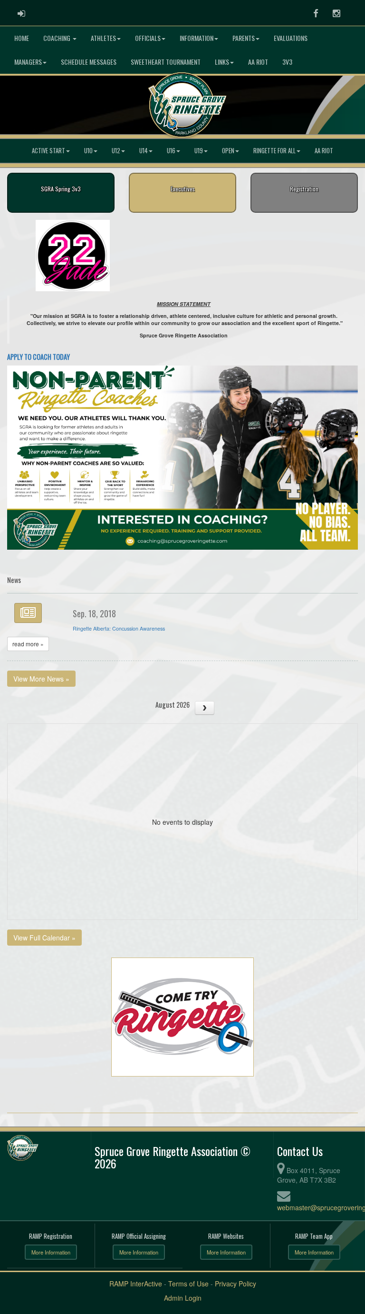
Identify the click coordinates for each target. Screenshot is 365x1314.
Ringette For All (274, 150)
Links (222, 62)
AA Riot (258, 62)
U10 (88, 150)
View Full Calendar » (44, 937)
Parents (243, 38)
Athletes (103, 38)
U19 (198, 150)
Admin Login (183, 1298)
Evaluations (290, 38)
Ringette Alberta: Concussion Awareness (119, 628)
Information (196, 38)
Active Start (48, 150)
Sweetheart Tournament (166, 62)
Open (228, 150)
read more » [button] (28, 644)
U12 (116, 150)
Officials (148, 38)
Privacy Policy (235, 1283)
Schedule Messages (88, 62)
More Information (50, 1252)
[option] (73, 255)
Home (21, 38)
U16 (171, 150)
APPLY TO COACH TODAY (38, 357)
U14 (143, 150)
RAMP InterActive (135, 1283)
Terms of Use (188, 1283)
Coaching (57, 38)
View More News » (41, 678)
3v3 (287, 62)
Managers (28, 62)
